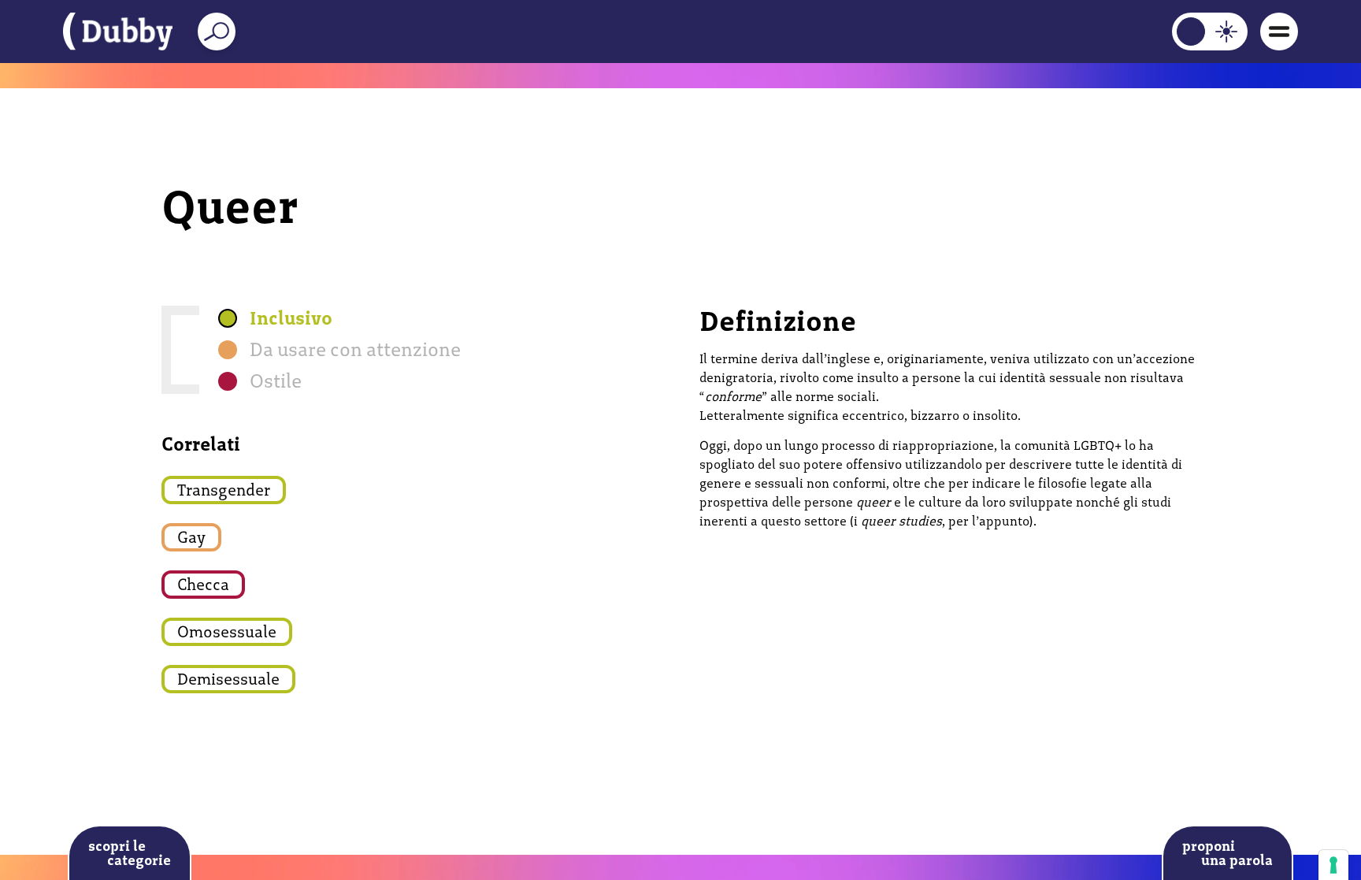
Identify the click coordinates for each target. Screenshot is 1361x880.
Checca (203, 584)
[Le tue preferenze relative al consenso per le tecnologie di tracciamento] (1333, 865)
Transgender (223, 490)
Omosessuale (226, 631)
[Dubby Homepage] (117, 31)
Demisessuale (228, 679)
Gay (191, 537)
